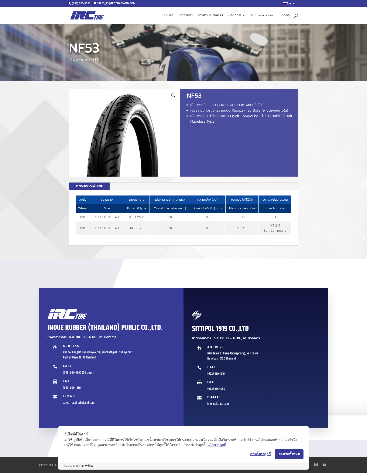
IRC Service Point (263, 15)
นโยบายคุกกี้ (216, 445)
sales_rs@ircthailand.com (79, 402)
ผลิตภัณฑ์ (235, 15)
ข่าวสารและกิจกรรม (210, 15)
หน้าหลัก (168, 15)
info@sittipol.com (218, 403)
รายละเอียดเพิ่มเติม (89, 186)
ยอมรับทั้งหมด (289, 454)
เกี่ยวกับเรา (186, 15)
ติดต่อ (285, 15)
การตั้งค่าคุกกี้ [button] (260, 454)
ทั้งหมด (85, 60)
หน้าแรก (73, 60)
